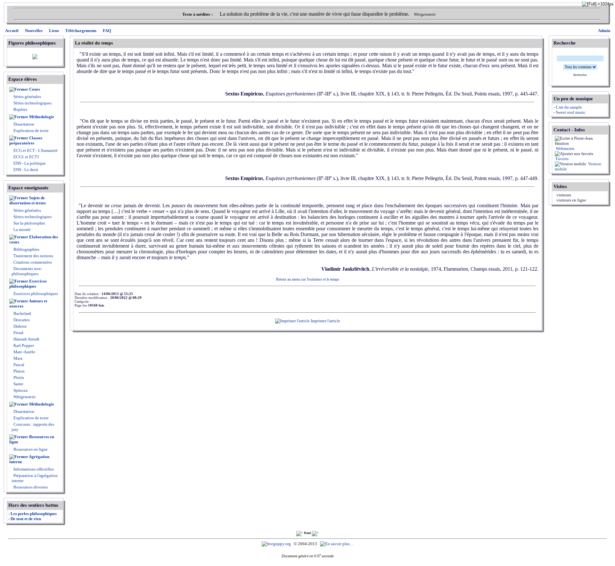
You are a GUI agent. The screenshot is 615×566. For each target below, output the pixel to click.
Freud (17, 332)
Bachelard (21, 313)
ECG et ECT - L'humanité (35, 150)
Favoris (562, 158)
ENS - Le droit (25, 169)
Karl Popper (23, 345)
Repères (20, 109)
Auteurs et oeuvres (28, 303)
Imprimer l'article (325, 320)
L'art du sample (569, 107)
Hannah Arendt (25, 339)
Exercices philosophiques (28, 284)
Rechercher (580, 75)
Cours (34, 89)
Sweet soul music (571, 112)
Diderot (19, 326)
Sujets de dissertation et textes (27, 200)
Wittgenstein (24, 396)
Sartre (17, 383)
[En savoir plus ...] (337, 543)
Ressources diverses (30, 487)
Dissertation (23, 124)
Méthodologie (41, 116)
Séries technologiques (32, 103)
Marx (17, 358)
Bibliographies (26, 249)
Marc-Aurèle (23, 351)
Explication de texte (31, 130)
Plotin (18, 377)
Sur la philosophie (29, 223)
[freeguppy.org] (277, 543)
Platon (18, 371)
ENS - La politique (29, 163)
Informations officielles (33, 469)
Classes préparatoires (25, 140)
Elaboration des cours (33, 239)
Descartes (21, 319)
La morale (21, 229)
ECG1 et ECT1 (25, 156)
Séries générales (27, 96)
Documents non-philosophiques (27, 271)
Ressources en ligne (31, 439)
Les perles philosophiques (34, 513)
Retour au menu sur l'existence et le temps (307, 279)
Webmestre (565, 148)
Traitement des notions (33, 255)
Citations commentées (32, 262)
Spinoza (20, 390)
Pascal (18, 364)
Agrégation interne (29, 459)
